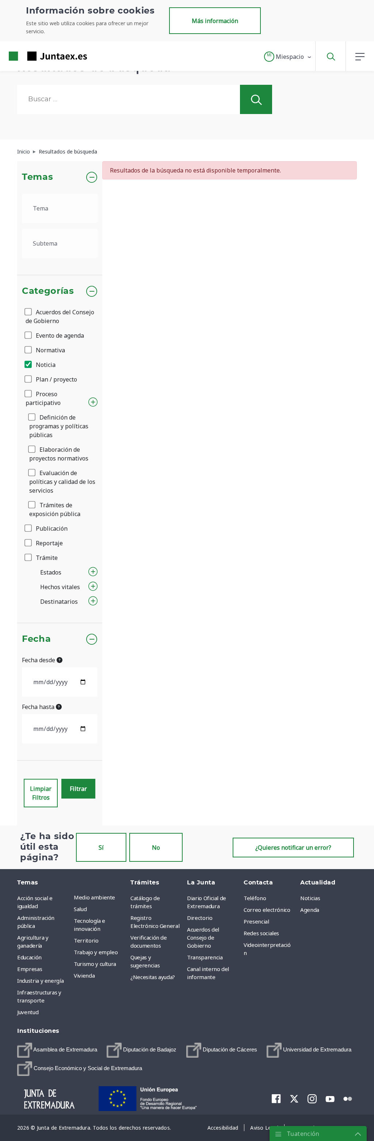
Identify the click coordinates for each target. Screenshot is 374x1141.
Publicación (51, 528)
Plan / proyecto (55, 379)
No (156, 848)
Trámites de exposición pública (54, 509)
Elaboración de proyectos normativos (58, 454)
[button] (288, 56)
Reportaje (48, 543)
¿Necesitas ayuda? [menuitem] (152, 977)
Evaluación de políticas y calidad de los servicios (62, 481)
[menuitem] (57, 1050)
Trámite (46, 558)
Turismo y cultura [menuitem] (95, 963)
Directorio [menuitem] (200, 917)
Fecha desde (39, 660)
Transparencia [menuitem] (204, 957)
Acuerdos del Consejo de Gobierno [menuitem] (203, 937)
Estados (50, 572)
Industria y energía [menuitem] (40, 980)
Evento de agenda (59, 335)
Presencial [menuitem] (256, 921)
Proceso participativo (43, 398)
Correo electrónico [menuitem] (267, 909)
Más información (215, 21)
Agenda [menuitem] (309, 909)
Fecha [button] (36, 639)
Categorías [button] (48, 291)
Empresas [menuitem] (29, 969)
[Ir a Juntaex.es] (35, 56)
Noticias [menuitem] (310, 898)
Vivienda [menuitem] (84, 975)
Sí (101, 848)
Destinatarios (59, 602)
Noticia (45, 365)
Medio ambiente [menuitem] (94, 897)
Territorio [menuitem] (86, 940)
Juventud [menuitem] (27, 1012)
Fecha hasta (39, 707)
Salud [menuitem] (80, 909)
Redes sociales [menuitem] (261, 933)
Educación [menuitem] (29, 957)
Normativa (49, 350)
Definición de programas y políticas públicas (58, 426)
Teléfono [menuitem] (255, 898)
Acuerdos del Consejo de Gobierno (60, 316)
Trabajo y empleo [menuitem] (96, 952)
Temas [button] (37, 177)
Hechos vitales (60, 587)
